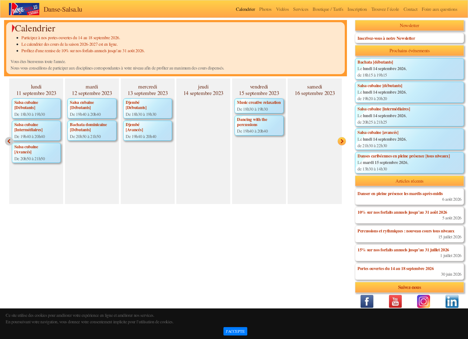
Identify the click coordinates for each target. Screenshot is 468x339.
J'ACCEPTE (235, 331)
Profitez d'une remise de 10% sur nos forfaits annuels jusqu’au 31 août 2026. (83, 50)
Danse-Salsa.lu (63, 9)
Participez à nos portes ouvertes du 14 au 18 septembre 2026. (70, 37)
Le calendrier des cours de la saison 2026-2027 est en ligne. (69, 44)
